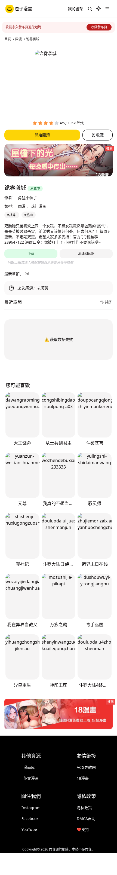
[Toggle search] (89, 8)
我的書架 (75, 8)
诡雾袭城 (32, 39)
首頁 (7, 39)
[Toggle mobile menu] (107, 8)
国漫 (18, 39)
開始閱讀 (42, 134)
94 (26, 273)
